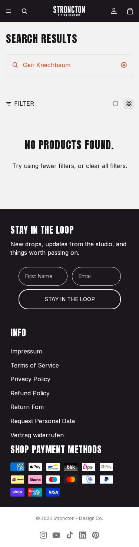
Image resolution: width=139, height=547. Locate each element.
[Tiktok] (69, 535)
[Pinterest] (95, 535)
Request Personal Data (42, 421)
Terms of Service (34, 365)
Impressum (26, 351)
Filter (24, 103)
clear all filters (106, 165)
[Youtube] (56, 535)
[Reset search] (123, 64)
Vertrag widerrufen (37, 435)
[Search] (24, 11)
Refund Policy (30, 393)
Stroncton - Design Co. (78, 518)
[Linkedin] (82, 535)
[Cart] (130, 11)
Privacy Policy (30, 379)
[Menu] (8, 11)
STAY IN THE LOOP (70, 299)
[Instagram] (43, 535)
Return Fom (27, 407)
